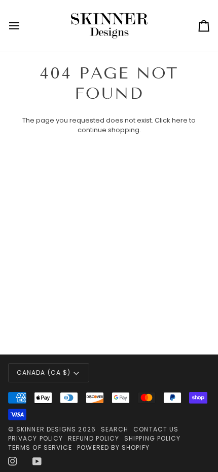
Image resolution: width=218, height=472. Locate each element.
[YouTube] (37, 461)
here (180, 120)
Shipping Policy (152, 438)
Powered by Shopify (113, 447)
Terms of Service (40, 447)
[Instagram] (12, 461)
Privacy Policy (35, 438)
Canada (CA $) (43, 372)
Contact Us (155, 429)
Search (114, 429)
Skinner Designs (46, 429)
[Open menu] (23, 26)
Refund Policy (93, 438)
